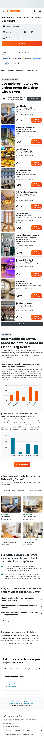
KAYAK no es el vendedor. (12, 727)
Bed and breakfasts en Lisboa (15, 681)
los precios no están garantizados (12, 720)
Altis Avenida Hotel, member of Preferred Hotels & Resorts (27, 236)
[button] (3, 11)
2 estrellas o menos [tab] (35, 490)
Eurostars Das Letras (24, 303)
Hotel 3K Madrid (22, 149)
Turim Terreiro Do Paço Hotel (26, 192)
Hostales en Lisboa (11, 687)
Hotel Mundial (21, 106)
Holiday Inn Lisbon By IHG (25, 127)
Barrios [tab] (19, 669)
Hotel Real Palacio (22, 214)
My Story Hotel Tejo (23, 170)
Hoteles (21, 701)
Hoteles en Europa (31, 701)
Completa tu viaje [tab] (31, 669)
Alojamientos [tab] (9, 669)
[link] (22, 464)
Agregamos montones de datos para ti (16, 730)
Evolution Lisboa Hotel (24, 260)
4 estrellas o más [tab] (9, 490)
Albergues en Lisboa (12, 684)
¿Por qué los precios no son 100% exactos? (18, 734)
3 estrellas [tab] (21, 490)
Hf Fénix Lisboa (21, 281)
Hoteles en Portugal (14, 703)
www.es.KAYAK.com (11, 701)
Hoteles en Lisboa (28, 703)
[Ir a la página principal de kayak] (13, 11)
